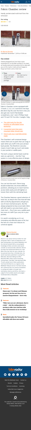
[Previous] (4, 93)
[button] (15, 95)
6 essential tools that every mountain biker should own (13, 130)
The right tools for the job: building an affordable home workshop (14, 124)
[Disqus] (15, 345)
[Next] (26, 93)
